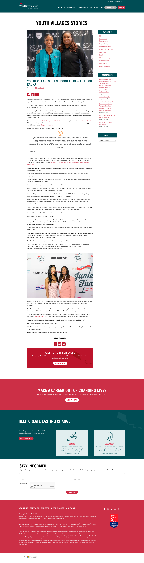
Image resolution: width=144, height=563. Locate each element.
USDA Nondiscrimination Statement (53, 518)
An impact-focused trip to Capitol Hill (107, 116)
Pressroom (117, 1)
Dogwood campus (47, 125)
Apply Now (72, 400)
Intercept (102, 52)
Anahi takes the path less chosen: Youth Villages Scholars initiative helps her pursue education (106, 106)
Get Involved (96, 7)
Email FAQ (37, 518)
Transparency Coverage (25, 518)
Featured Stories (105, 46)
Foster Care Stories (106, 49)
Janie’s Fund (38, 316)
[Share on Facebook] (29, 94)
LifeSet (41, 88)
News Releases (104, 60)
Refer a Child (111, 7)
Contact (70, 508)
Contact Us (110, 1)
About (60, 7)
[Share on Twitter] (37, 94)
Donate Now (60, 363)
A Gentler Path (104, 97)
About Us (23, 508)
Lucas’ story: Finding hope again (106, 123)
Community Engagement (103, 40)
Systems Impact (104, 66)
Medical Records (63, 516)
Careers (82, 7)
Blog (36, 88)
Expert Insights (104, 43)
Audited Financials (76, 516)
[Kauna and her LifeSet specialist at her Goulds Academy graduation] (60, 77)
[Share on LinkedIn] (33, 94)
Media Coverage (105, 57)
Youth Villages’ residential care (52, 120)
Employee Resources (89, 516)
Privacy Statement (33, 516)
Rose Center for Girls (85, 120)
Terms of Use (22, 516)
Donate (121, 7)
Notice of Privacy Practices (48, 516)
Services (71, 7)
